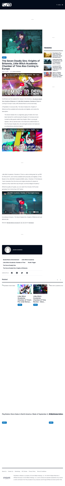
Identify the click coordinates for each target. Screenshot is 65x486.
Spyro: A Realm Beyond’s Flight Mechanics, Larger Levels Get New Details (57, 74)
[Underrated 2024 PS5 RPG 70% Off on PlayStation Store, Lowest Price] (47, 61)
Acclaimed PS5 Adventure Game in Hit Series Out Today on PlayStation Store (57, 68)
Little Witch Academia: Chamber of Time (14, 262)
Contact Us (10, 471)
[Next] (60, 279)
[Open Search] (57, 4)
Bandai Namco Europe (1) (13, 222)
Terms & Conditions (41, 471)
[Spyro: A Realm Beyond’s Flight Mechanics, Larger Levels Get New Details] (47, 74)
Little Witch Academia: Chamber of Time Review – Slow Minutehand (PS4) (39, 299)
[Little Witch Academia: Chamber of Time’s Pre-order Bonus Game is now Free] (25, 289)
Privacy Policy (32, 471)
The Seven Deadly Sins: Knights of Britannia (15, 268)
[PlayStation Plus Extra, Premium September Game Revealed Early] (47, 55)
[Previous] (57, 279)
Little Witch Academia (28, 259)
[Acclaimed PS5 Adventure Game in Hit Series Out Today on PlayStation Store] (47, 68)
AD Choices (24, 471)
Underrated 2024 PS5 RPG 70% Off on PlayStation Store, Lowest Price (57, 61)
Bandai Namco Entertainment (11, 259)
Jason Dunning (16, 71)
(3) (24, 222)
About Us (4, 471)
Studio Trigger (32, 262)
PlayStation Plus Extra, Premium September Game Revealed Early (57, 55)
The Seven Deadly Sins (9, 265)
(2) (21, 222)
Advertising (17, 471)
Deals (4, 422)
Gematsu (31, 222)
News (4, 57)
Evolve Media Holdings (36, 475)
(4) (26, 222)
